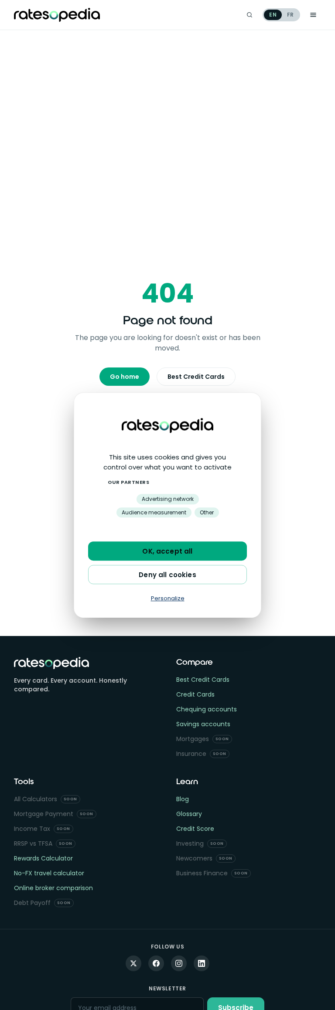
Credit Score (195, 828)
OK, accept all (167, 551)
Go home (124, 376)
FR (290, 14)
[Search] (249, 15)
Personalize (168, 598)
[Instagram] (179, 963)
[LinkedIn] (201, 963)
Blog (182, 799)
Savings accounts (203, 724)
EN (272, 14)
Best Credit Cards (196, 376)
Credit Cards (195, 694)
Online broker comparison (53, 888)
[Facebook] (156, 963)
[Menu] (313, 15)
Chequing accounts (206, 709)
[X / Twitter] (133, 963)
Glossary (189, 813)
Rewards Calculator (43, 858)
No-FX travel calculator (49, 873)
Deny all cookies (167, 574)
